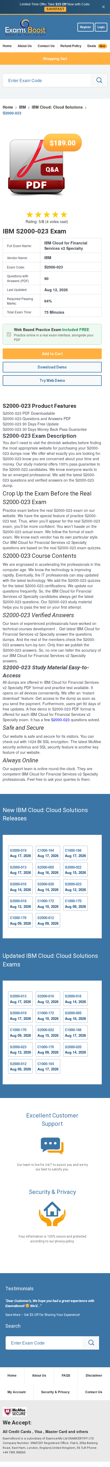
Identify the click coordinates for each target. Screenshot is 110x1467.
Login (101, 27)
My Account (16, 1391)
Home (7, 45)
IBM (22, 107)
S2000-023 (60, 719)
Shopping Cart (55, 58)
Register (85, 27)
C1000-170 (75, 903)
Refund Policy (70, 45)
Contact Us (46, 45)
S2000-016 (20, 886)
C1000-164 (47, 853)
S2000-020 (47, 886)
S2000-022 (75, 870)
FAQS (66, 1375)
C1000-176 (20, 920)
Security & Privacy (55, 1391)
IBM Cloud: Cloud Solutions (57, 107)
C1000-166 (75, 853)
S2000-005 (47, 870)
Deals (96, 45)
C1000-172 (47, 903)
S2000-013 (20, 870)
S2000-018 (20, 903)
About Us (25, 45)
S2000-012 (47, 920)
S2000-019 (20, 853)
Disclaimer (94, 1375)
